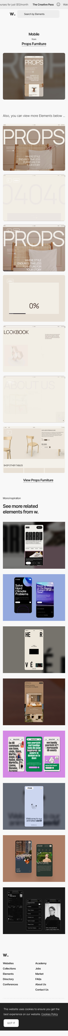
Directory (8, 979)
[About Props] (34, 399)
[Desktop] (34, 147)
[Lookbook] (34, 348)
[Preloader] (34, 298)
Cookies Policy (49, 1014)
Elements (8, 973)
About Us (40, 984)
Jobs (38, 968)
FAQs (38, 979)
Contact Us (41, 989)
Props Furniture (34, 44)
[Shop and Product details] (34, 449)
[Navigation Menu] (34, 248)
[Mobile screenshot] (34, 910)
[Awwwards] (12, 14)
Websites (8, 963)
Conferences (10, 984)
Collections (9, 968)
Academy (41, 963)
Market (39, 973)
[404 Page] (34, 197)
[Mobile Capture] (34, 597)
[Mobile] (34, 545)
